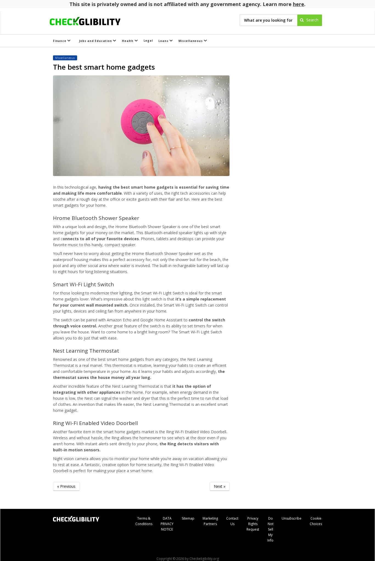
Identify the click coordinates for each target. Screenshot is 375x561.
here (298, 4)
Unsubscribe (291, 518)
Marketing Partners (210, 521)
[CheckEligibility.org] (90, 20)
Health (128, 41)
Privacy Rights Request (253, 524)
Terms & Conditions (143, 521)
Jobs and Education (96, 41)
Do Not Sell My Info (270, 529)
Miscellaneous (191, 41)
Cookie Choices (316, 521)
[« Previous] (66, 494)
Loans (164, 41)
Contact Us (232, 521)
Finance (60, 41)
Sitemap (188, 518)
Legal (148, 40)
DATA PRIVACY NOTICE (167, 524)
